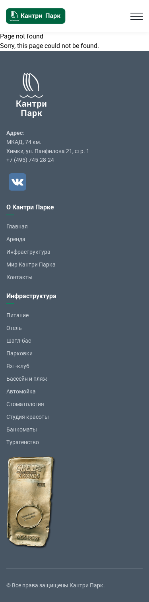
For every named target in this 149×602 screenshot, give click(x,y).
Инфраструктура (28, 252)
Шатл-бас (18, 340)
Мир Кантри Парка (31, 264)
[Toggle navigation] (136, 16)
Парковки (19, 353)
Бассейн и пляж (26, 379)
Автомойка (21, 391)
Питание (17, 315)
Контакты (19, 277)
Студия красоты (27, 417)
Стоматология (25, 404)
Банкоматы (21, 429)
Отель (14, 328)
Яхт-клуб (17, 366)
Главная (17, 226)
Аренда (15, 239)
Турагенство (22, 442)
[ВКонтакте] (17, 182)
